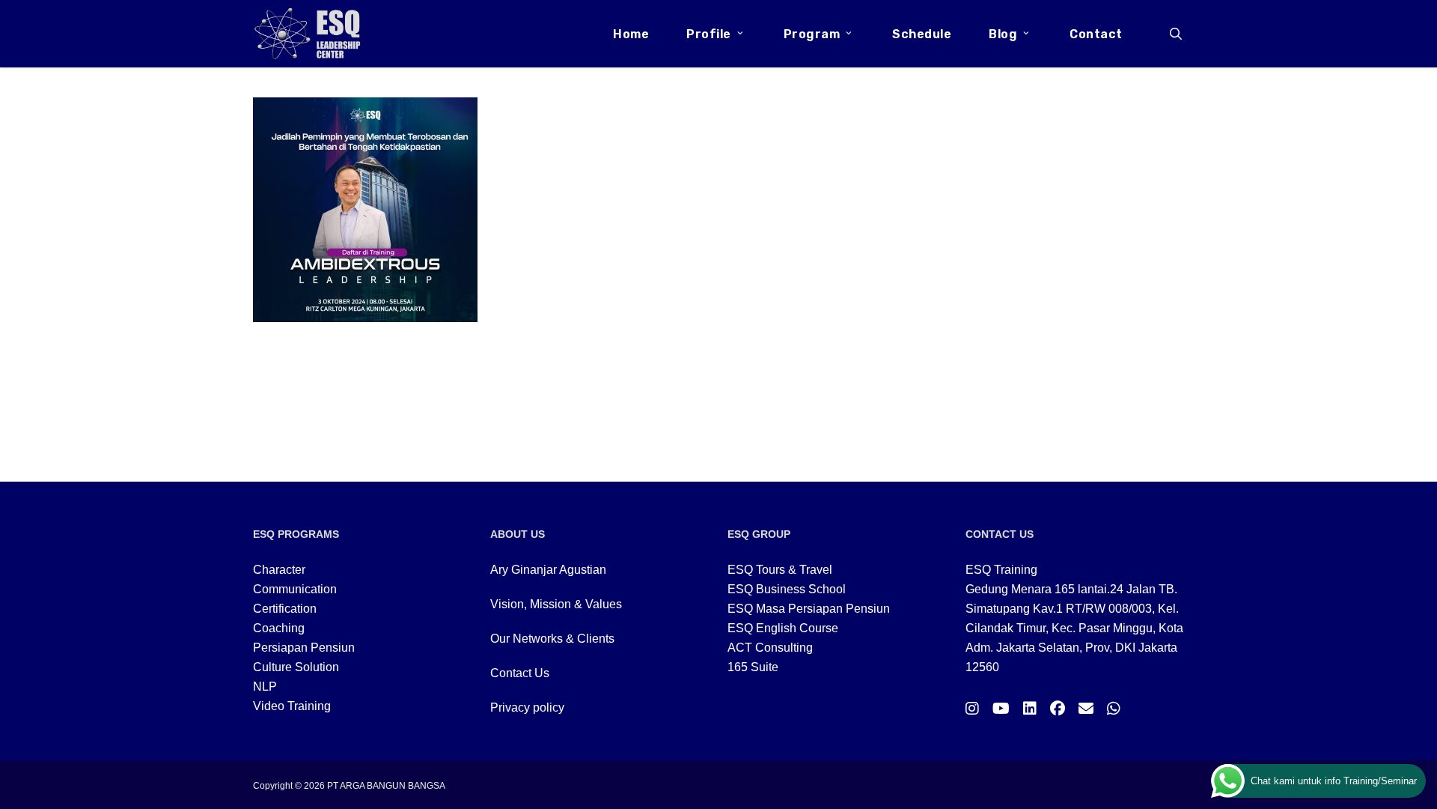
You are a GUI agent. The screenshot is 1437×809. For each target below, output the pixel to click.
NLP (265, 686)
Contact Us (519, 673)
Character (279, 569)
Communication (295, 589)
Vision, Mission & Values (556, 604)
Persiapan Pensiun (304, 647)
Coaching (279, 628)
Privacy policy (527, 707)
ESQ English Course (782, 628)
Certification (285, 608)
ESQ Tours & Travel (779, 569)
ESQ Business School (786, 589)
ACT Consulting (770, 647)
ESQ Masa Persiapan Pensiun (808, 608)
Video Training (292, 706)
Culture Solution (296, 667)
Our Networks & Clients (552, 638)
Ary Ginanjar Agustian (548, 569)
